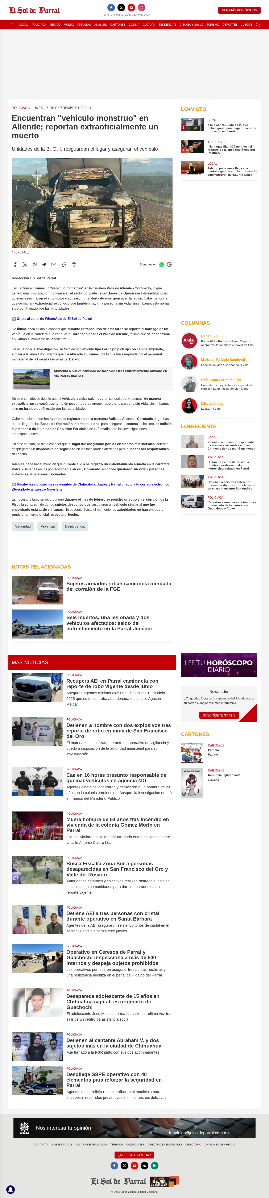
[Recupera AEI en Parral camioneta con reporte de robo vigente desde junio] (37, 692)
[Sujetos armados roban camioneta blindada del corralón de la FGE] (37, 590)
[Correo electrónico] (53, 264)
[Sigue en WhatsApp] (161, 264)
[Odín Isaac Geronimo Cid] (189, 384)
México (55, 24)
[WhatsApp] (35, 264)
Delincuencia (75, 526)
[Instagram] (141, 7)
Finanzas (84, 24)
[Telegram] (44, 264)
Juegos (246, 24)
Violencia (48, 526)
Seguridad (23, 526)
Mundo (69, 24)
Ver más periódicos (239, 10)
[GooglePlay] (154, 1165)
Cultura (149, 24)
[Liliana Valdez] (189, 405)
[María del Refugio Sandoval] (189, 362)
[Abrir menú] (11, 25)
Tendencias (167, 24)
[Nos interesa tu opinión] (134, 1128)
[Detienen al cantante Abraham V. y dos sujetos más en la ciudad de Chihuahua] (37, 1046)
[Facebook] (111, 7)
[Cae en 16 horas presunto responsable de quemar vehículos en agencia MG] (37, 786)
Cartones (117, 24)
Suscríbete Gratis (219, 715)
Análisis (100, 24)
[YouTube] (131, 7)
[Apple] (144, 1165)
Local (23, 24)
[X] (121, 7)
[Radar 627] (189, 340)
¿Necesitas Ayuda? (134, 1155)
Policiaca (39, 24)
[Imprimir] (74, 264)
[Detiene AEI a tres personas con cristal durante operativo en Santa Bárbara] (37, 922)
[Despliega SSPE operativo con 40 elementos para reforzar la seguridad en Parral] (37, 1086)
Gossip (134, 24)
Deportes (230, 24)
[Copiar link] (64, 264)
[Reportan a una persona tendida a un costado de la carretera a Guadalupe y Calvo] (192, 502)
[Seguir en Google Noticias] (169, 264)
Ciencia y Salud (191, 24)
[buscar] (258, 24)
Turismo (213, 24)
